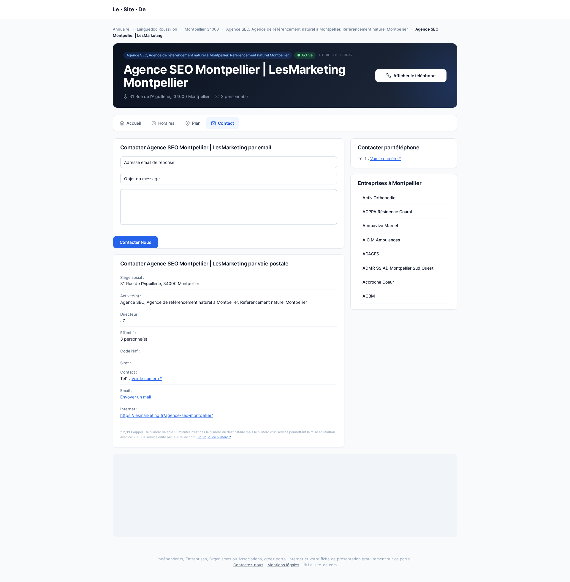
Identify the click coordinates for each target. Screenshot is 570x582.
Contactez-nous (248, 564)
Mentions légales (283, 564)
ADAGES (370, 253)
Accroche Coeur (378, 281)
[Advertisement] (285, 495)
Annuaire (121, 29)
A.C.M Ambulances (381, 239)
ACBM (368, 295)
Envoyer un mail (135, 396)
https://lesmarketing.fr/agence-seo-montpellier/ (166, 415)
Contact (226, 123)
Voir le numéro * (147, 378)
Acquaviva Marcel (380, 225)
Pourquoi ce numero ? (214, 437)
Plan (196, 123)
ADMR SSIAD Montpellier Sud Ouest (397, 268)
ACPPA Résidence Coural (387, 211)
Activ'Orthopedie (378, 197)
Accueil (133, 123)
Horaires (166, 123)
